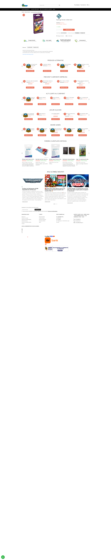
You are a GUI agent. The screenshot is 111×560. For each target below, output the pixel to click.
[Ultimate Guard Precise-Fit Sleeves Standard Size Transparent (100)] (55, 151)
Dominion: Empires (47, 64)
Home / (23, 12)
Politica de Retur (42, 218)
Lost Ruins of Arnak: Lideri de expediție (30, 81)
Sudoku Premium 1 (42, 113)
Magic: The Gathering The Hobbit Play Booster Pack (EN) (87, 159)
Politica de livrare (25, 220)
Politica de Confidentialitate (52, 211)
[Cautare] (59, 5)
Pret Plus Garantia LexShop (46, 9)
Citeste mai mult (25, 201)
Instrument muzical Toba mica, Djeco (69, 114)
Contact (23, 223)
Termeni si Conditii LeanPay (26, 222)
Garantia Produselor (42, 219)
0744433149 (77, 221)
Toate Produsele (25, 9)
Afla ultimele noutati (55, 172)
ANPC (40, 222)
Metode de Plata (42, 216)
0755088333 (77, 219)
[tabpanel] (38, 24)
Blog (54, 9)
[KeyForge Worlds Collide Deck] (38, 24)
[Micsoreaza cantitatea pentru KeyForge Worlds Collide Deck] (57, 30)
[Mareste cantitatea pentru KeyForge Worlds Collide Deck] (61, 30)
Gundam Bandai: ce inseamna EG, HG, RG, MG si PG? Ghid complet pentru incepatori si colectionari (77, 190)
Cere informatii (69, 35)
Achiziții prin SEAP (35, 9)
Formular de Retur (42, 220)
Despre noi (23, 216)
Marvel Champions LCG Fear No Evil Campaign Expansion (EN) (30, 65)
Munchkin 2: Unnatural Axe (82, 97)
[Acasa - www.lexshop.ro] (27, 5)
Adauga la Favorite (60, 35)
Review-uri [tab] (35, 47)
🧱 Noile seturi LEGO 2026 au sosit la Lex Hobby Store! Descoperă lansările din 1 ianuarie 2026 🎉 (55, 190)
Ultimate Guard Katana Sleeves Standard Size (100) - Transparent (69, 129)
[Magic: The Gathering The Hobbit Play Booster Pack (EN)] (82, 151)
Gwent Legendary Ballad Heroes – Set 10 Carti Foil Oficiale (81, 65)
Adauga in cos (69, 29)
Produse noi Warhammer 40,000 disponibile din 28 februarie (30, 189)
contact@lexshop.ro (79, 222)
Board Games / (28, 12)
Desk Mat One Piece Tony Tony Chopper (44, 159)
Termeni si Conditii (25, 218)
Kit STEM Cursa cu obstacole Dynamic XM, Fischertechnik (28, 114)
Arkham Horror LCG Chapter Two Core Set (82, 129)
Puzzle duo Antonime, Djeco (82, 113)
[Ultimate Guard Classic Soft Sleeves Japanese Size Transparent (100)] (28, 151)
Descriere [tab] (24, 47)
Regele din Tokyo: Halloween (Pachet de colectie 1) (81, 81)
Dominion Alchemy (55, 97)
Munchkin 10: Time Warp (69, 97)
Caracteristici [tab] (30, 47)
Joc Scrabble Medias (55, 113)
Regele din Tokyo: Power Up (47, 81)
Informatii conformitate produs (28, 54)
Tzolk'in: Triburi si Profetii (64, 81)
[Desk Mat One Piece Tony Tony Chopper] (42, 151)
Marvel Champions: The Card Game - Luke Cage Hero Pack (64, 65)
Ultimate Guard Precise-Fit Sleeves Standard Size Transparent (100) (42, 129)
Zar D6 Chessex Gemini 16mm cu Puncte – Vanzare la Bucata (28, 129)
